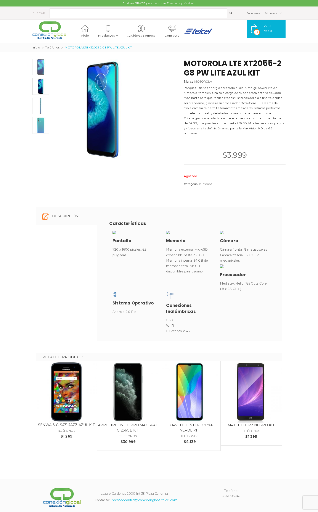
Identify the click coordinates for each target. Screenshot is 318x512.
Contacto (172, 35)
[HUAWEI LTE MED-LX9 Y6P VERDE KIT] (189, 392)
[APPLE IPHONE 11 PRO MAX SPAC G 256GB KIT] (128, 392)
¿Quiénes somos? (141, 35)
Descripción (65, 216)
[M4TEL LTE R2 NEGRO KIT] (251, 392)
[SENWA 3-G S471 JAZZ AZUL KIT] (66, 391)
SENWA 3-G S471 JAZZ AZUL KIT (66, 425)
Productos (107, 35)
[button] (266, 29)
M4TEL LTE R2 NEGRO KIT (251, 425)
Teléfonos (52, 47)
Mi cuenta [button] (271, 13)
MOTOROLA (203, 81)
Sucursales (253, 13)
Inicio (84, 35)
